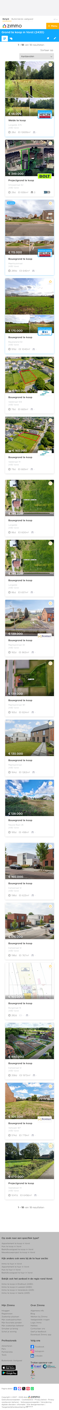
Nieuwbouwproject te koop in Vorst (18, 1252)
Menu (54, 26)
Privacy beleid (41, 1400)
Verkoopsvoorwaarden (30, 1402)
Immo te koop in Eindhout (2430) (17, 1284)
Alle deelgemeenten (36, 1404)
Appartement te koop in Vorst (16, 1243)
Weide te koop (17, 120)
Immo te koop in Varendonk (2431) (18, 1290)
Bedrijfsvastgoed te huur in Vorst (17, 1272)
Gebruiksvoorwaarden (11, 1400)
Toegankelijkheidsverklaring (13, 1407)
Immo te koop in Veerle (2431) (16, 1293)
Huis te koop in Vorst (11, 1246)
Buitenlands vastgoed (22, 19)
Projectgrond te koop (21, 180)
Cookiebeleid (28, 1400)
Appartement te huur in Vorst (15, 1266)
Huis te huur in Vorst (11, 1269)
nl (55, 19)
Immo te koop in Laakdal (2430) (17, 1287)
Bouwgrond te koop (20, 258)
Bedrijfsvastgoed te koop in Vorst (17, 1249)
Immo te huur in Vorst (12, 1263)
